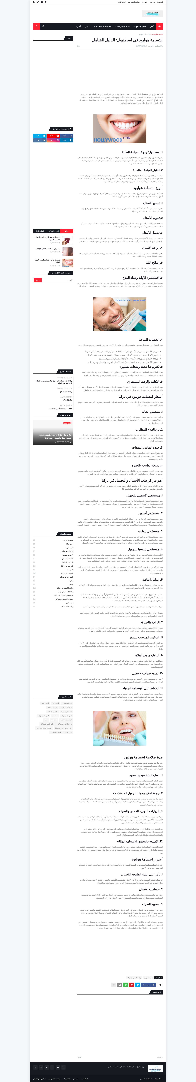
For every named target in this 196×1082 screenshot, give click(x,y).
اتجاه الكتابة (121, 2)
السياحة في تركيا (53, 573)
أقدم (79, 1057)
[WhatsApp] (125, 985)
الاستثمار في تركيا (53, 558)
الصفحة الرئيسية (157, 34)
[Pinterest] (131, 985)
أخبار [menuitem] (152, 26)
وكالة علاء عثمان (66, 392)
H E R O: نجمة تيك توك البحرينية (60, 408)
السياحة (53, 569)
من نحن (152, 2)
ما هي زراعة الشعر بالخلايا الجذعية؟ (47, 248)
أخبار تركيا (53, 544)
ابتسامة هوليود (143, 34)
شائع (66, 231)
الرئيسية (160, 2)
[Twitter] (137, 985)
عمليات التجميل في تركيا (53, 599)
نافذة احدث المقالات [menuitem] (103, 26)
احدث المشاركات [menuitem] (123, 26)
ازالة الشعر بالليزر (53, 551)
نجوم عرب (53, 602)
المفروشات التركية (53, 577)
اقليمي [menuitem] (87, 26)
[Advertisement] (81, 17)
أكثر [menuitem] (79, 26)
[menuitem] (159, 26)
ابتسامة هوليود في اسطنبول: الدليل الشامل (47, 261)
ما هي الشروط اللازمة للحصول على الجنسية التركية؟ (47, 238)
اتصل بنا (144, 2)
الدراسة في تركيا (53, 566)
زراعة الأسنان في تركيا (134, 978)
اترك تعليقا (40, 231)
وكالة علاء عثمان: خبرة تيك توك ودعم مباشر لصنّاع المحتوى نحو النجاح (54, 382)
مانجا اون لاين (67, 400)
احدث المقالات (53, 231)
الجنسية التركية (53, 562)
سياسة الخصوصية (134, 2)
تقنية (53, 584)
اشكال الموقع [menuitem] (141, 26)
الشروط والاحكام (39, 1078)
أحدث (159, 1057)
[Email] (119, 985)
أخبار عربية (53, 547)
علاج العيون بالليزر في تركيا (53, 595)
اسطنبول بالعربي (146, 1078)
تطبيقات (53, 580)
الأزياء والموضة (53, 555)
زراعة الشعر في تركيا (53, 591)
